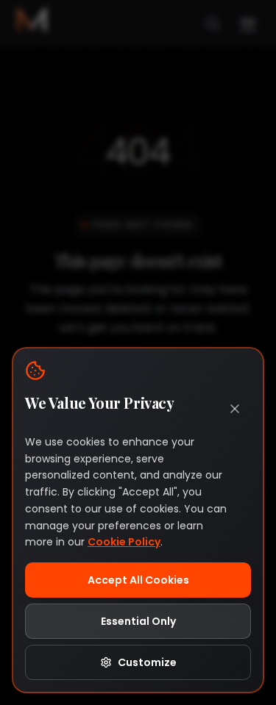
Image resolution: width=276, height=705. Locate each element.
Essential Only (138, 621)
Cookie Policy (124, 541)
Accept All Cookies (138, 580)
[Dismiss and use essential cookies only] (235, 409)
